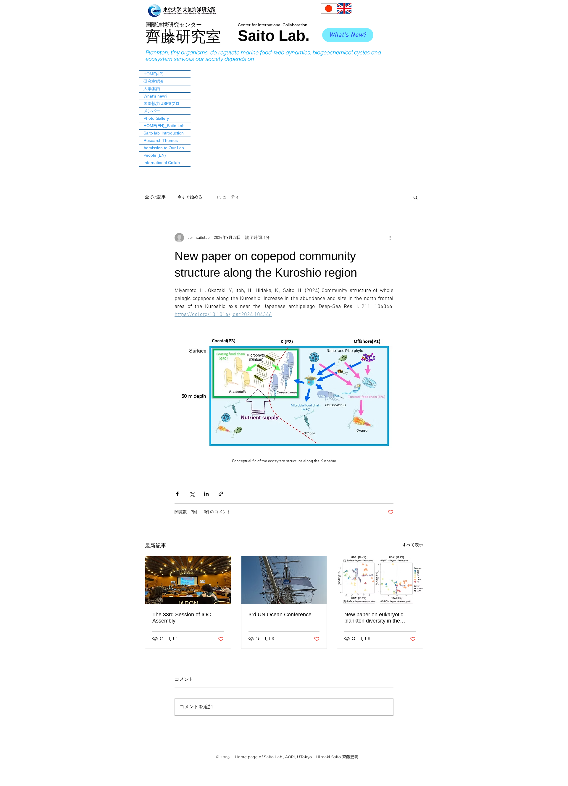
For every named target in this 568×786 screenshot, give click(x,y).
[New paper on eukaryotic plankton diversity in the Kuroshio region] (380, 580)
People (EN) (154, 155)
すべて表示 (412, 545)
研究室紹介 (153, 81)
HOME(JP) (153, 74)
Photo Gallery (156, 118)
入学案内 (151, 88)
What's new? (155, 96)
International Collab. (162, 162)
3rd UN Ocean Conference (280, 615)
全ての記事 (155, 197)
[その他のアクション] (389, 237)
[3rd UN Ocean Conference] (284, 580)
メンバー (151, 110)
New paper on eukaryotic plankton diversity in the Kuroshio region (373, 618)
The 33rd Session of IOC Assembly (181, 618)
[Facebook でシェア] (177, 494)
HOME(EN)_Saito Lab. (164, 125)
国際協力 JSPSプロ (161, 103)
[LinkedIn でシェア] (206, 494)
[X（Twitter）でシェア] (192, 494)
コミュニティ (226, 197)
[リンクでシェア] (221, 494)
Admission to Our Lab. (164, 147)
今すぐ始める (190, 197)
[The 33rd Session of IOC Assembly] (188, 580)
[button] (415, 197)
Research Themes (160, 140)
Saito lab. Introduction (163, 133)
